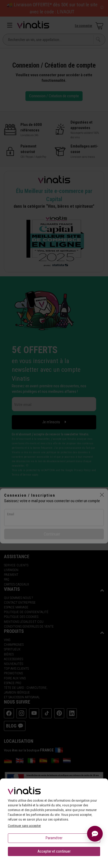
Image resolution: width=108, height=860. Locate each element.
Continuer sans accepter (24, 826)
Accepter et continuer (54, 851)
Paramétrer (54, 838)
